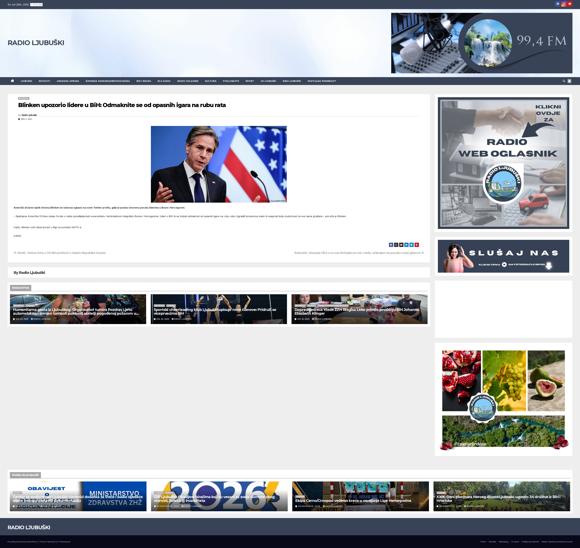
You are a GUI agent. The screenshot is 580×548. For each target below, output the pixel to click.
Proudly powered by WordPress (23, 541)
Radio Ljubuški (29, 115)
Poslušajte (231, 81)
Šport (250, 81)
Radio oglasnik (187, 81)
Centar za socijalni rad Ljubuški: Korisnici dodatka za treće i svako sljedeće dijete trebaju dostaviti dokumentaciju (78, 499)
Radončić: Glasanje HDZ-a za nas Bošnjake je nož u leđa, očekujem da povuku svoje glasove (358, 253)
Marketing (503, 541)
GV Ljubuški (268, 81)
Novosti (44, 81)
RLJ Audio (164, 81)
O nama (515, 541)
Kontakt (492, 541)
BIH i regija (144, 81)
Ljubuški (26, 81)
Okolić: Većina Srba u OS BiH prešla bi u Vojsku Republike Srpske (61, 253)
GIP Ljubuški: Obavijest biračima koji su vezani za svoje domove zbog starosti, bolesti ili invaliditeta (214, 499)
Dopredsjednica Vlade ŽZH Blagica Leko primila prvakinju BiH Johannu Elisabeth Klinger (357, 311)
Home (483, 541)
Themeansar (64, 541)
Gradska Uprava (68, 81)
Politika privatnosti (530, 541)
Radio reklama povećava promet (557, 541)
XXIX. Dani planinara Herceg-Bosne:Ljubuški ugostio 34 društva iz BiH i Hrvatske (498, 499)
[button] (564, 81)
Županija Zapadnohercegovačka (108, 81)
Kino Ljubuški (292, 81)
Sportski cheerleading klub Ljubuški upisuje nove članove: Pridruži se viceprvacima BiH (215, 311)
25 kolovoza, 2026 (27, 506)
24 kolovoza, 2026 (309, 506)
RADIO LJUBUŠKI (36, 43)
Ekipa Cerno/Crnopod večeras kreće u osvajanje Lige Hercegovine (353, 500)
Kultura (211, 81)
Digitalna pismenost (322, 81)
